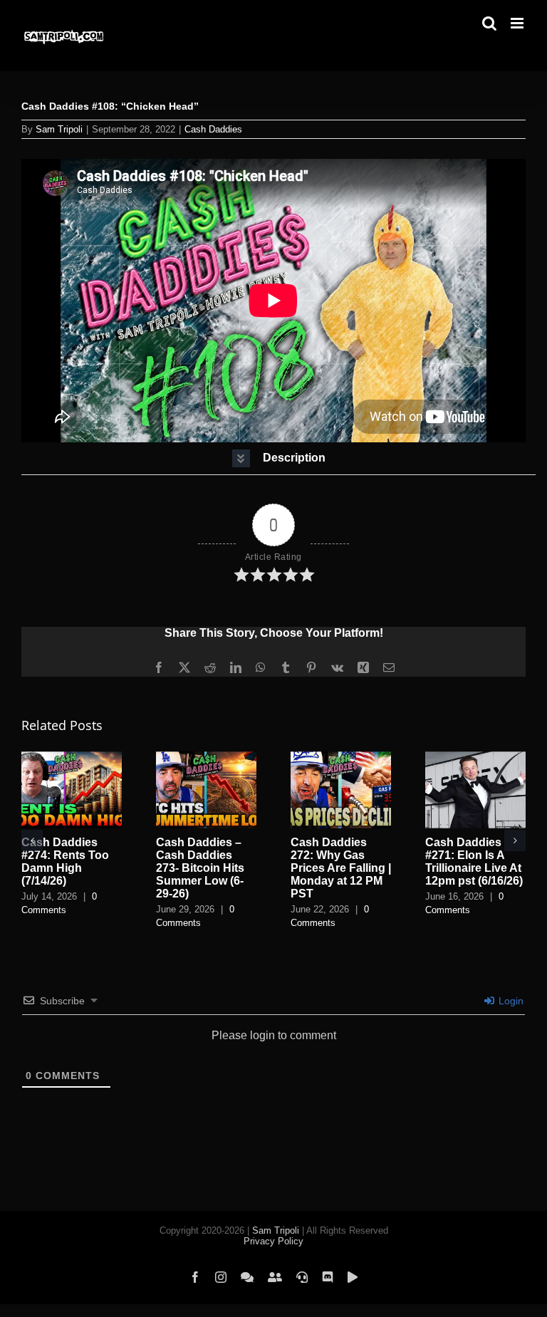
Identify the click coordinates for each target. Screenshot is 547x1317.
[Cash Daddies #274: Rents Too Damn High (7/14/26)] (71, 757)
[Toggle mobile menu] (518, 23)
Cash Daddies (213, 129)
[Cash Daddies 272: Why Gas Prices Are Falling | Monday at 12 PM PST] (341, 757)
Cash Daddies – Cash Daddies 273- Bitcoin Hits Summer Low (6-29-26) (200, 868)
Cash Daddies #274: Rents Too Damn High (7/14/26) (65, 861)
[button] (278, 458)
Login (509, 1000)
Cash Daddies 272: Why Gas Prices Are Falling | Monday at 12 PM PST (341, 868)
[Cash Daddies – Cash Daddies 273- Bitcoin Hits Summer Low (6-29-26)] (206, 757)
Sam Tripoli (59, 129)
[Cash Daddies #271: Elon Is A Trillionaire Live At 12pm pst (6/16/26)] (475, 757)
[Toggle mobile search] (489, 23)
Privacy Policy (273, 1241)
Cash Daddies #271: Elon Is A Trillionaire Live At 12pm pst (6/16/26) (474, 861)
